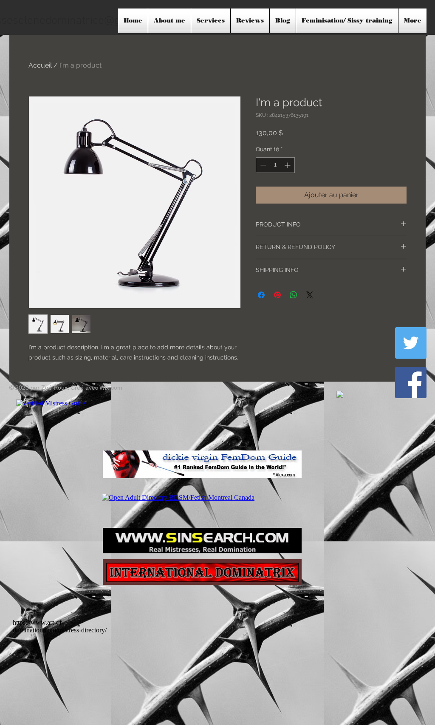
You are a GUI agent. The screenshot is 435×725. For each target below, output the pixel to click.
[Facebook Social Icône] (411, 382)
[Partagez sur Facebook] (261, 295)
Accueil (40, 65)
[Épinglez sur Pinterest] (277, 295)
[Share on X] (310, 295)
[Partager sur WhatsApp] (293, 295)
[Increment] (288, 165)
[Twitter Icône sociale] (411, 343)
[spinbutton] (275, 165)
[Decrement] (262, 165)
